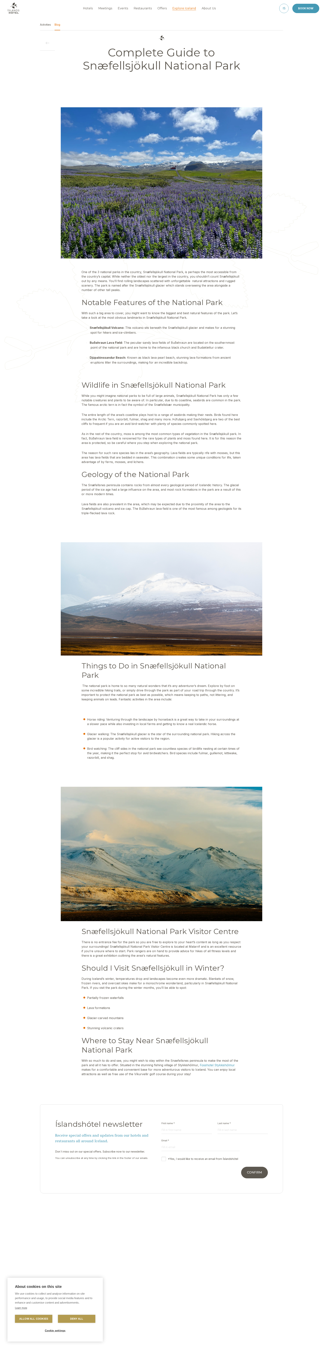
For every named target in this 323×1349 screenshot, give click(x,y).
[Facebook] (152, 1340)
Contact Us (109, 1295)
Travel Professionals (195, 1295)
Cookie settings (55, 1330)
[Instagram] (171, 1340)
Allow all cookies (33, 1318)
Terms (227, 1300)
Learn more (21, 1308)
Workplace (149, 1295)
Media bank (190, 1306)
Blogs (186, 1300)
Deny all (76, 1318)
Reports (108, 1306)
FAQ (105, 1300)
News (145, 1300)
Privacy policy (232, 1295)
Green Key (148, 1306)
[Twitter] (161, 1340)
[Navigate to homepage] (13, 8)
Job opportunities (114, 1311)
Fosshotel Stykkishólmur (217, 1065)
